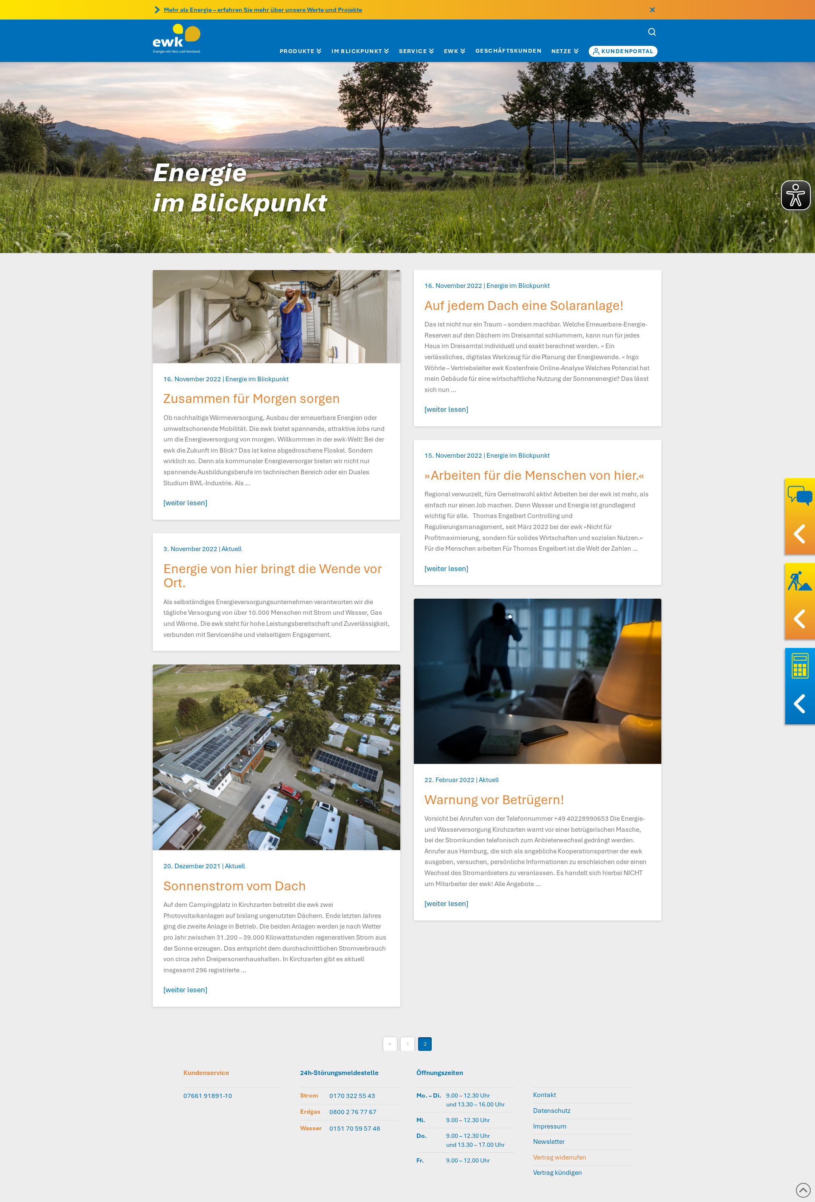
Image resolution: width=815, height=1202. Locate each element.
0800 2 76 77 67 (353, 1112)
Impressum (550, 1126)
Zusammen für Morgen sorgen (251, 398)
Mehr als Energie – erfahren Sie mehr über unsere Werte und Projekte (263, 10)
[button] (652, 32)
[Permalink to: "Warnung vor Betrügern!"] (537, 681)
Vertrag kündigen (557, 1172)
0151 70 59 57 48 (354, 1128)
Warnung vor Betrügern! (494, 799)
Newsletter (549, 1141)
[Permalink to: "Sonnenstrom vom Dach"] (276, 757)
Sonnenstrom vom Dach (234, 886)
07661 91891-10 (207, 1096)
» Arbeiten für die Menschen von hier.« (534, 475)
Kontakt (544, 1095)
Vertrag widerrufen (559, 1157)
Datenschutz (551, 1110)
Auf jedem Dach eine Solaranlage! (524, 305)
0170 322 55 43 (352, 1096)
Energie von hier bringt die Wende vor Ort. (272, 575)
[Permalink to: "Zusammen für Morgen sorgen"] (276, 316)
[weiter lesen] (185, 502)
